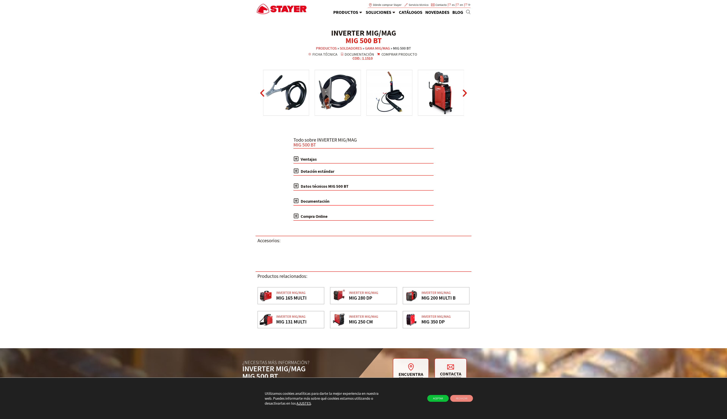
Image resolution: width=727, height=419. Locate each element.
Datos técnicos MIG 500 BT (325, 186)
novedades (437, 12)
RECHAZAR (461, 398)
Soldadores (351, 48)
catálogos (410, 12)
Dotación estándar (317, 171)
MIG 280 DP (360, 298)
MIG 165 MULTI (291, 298)
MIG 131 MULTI (291, 322)
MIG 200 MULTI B (438, 298)
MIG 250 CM (361, 322)
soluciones (378, 12)
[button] (262, 93)
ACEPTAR (438, 398)
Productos (345, 12)
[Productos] (360, 12)
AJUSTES (303, 403)
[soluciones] (394, 12)
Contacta (450, 374)
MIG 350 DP (433, 322)
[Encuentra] (410, 367)
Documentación (315, 201)
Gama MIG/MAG (377, 48)
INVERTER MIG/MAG (290, 292)
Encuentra (411, 374)
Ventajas (309, 159)
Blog (457, 12)
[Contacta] (450, 366)
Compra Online (314, 216)
